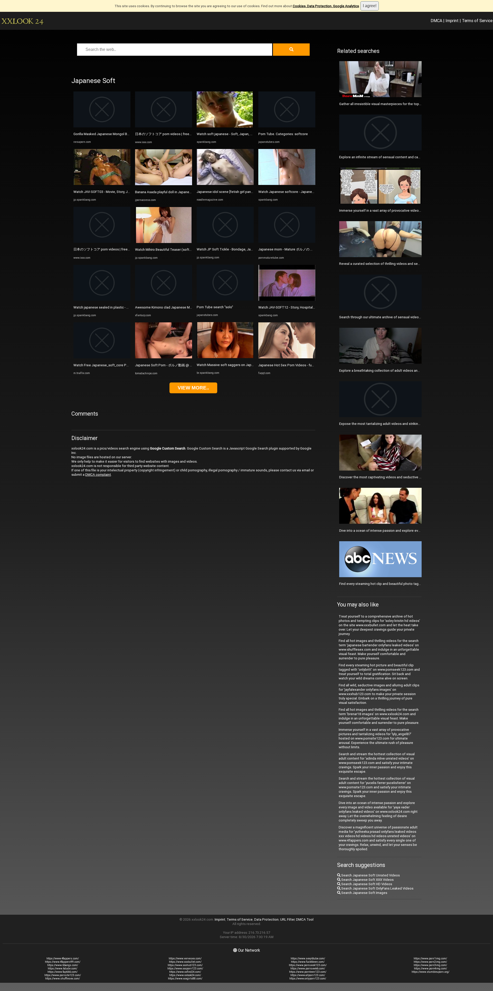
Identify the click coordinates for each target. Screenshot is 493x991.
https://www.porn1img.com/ (430, 958)
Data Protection (266, 919)
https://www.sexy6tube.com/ (308, 958)
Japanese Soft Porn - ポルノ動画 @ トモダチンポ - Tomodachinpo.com (189, 365)
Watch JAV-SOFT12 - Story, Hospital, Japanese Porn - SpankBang (307, 307)
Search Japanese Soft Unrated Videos (370, 875)
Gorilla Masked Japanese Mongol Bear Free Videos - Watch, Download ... (128, 134)
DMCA (436, 20)
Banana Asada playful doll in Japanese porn (168, 192)
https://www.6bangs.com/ (62, 965)
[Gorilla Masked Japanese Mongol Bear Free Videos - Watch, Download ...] (101, 126)
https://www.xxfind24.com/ (185, 972)
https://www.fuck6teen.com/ (308, 962)
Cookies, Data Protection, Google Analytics (326, 6)
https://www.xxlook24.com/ (185, 975)
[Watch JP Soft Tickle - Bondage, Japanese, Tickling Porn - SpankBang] (225, 241)
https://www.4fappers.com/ (62, 958)
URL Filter (287, 919)
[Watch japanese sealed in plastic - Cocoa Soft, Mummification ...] (101, 299)
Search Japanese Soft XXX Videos (367, 879)
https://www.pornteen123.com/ (307, 972)
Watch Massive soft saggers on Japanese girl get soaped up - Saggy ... (251, 365)
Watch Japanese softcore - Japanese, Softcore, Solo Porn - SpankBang (312, 192)
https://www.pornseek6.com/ (307, 968)
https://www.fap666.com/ (63, 972)
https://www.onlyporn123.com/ (307, 978)
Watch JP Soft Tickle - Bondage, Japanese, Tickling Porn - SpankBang (250, 249)
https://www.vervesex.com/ (185, 958)
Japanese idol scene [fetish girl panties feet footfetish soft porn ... (248, 192)
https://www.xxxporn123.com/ (185, 968)
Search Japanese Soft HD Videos (366, 884)
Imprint (452, 20)
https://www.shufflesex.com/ (62, 978)
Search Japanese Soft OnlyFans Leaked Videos (376, 888)
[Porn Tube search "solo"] (225, 299)
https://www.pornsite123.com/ (62, 975)
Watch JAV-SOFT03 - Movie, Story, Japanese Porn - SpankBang (121, 192)
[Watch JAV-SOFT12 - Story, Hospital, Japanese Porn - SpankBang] (286, 299)
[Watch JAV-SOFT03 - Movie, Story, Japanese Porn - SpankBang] (101, 184)
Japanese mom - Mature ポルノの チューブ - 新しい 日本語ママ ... (307, 249)
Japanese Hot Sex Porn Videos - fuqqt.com (291, 365)
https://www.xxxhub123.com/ (185, 965)
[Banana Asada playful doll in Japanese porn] (163, 184)
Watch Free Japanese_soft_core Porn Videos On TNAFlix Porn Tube (125, 365)
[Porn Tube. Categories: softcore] (286, 126)
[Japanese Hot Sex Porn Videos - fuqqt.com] (286, 357)
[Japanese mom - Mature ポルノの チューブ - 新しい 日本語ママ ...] (286, 241)
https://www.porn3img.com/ (430, 965)
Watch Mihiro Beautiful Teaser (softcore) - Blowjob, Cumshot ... (183, 249)
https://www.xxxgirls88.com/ (185, 978)
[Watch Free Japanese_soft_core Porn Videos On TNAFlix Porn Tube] (101, 357)
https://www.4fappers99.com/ (62, 962)
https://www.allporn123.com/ (307, 975)
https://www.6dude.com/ (62, 968)
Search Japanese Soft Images (363, 893)
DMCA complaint (98, 474)
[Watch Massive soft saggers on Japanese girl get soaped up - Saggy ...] (225, 357)
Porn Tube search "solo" (215, 307)
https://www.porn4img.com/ (430, 968)
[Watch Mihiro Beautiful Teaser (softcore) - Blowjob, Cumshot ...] (163, 242)
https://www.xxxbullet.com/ (185, 962)
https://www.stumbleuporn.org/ (430, 972)
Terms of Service (477, 20)
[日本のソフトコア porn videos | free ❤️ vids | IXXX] (101, 241)
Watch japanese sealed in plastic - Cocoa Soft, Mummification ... (122, 307)
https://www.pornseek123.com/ (308, 965)
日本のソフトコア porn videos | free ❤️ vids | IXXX (111, 249)
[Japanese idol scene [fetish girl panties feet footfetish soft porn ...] (225, 184)
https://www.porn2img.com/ (430, 962)
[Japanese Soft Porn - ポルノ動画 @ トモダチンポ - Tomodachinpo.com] (163, 357)
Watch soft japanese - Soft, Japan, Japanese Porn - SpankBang (245, 134)
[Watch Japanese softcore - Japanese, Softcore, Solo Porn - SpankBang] (286, 184)
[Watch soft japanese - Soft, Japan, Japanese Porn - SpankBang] (225, 126)
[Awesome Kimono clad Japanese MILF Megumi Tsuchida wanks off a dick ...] (163, 299)
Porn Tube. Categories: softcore (283, 134)
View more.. (193, 387)
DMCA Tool (305, 919)
